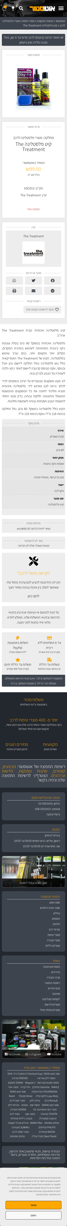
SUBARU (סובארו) (20, 1127)
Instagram (34, 1054)
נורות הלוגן (35, 1100)
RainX (12, 1096)
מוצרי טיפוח (28, 21)
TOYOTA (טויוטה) (49, 1114)
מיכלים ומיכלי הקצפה (18, 1123)
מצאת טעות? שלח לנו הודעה (33, 546)
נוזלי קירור (25, 1087)
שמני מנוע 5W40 (18, 1091)
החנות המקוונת (45, 21)
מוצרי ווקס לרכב (17, 1100)
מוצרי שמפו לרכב (20, 1131)
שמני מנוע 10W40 (50, 1105)
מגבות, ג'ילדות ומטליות (21, 1118)
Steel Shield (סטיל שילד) (44, 1136)
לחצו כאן (33, 596)
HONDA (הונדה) (18, 1109)
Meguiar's (30, 1082)
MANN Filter (36, 1123)
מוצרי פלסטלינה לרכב (27, 137)
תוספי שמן (35, 1105)
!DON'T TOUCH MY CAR (33, 883)
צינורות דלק (13, 1105)
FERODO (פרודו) (20, 1078)
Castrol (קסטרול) (47, 1118)
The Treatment (30, 195)
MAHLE (55, 1087)
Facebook (13, 1054)
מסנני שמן (30, 1114)
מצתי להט (15, 1114)
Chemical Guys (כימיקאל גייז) (28, 1073)
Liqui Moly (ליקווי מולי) (47, 1096)
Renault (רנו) (51, 1100)
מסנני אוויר (13, 1087)
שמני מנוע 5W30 (52, 1073)
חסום (33, 1215)
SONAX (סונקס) (15, 1082)
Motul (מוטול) (25, 1096)
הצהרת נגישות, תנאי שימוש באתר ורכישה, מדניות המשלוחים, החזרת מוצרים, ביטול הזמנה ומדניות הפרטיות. (34, 1154)
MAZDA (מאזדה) (47, 1131)
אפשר (33, 1205)
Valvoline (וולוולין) (41, 1087)
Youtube (56, 1054)
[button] (61, 8)
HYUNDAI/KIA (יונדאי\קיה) (44, 1091)
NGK (10, 1073)
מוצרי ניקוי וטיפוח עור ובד (45, 1109)
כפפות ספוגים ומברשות (48, 1082)
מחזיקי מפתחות (51, 1123)
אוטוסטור (60, 21)
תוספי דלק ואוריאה (46, 1078)
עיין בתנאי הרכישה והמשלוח (20, 678)
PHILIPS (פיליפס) (47, 1127)
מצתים (24, 1105)
